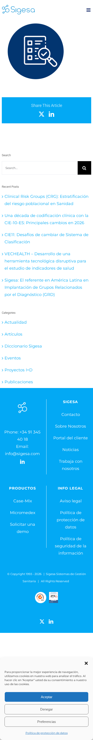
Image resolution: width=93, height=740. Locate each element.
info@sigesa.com (22, 453)
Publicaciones (19, 381)
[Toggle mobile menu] (88, 10)
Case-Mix (22, 501)
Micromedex (22, 512)
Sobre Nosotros (70, 426)
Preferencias (46, 722)
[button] (86, 663)
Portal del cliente (70, 437)
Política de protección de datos (47, 733)
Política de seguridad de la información (70, 546)
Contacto (70, 414)
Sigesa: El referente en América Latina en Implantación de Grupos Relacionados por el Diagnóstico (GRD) (46, 287)
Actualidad (16, 322)
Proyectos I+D (19, 370)
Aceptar (46, 697)
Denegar (46, 709)
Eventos (13, 358)
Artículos (13, 334)
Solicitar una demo (22, 528)
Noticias (70, 449)
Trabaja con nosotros (70, 465)
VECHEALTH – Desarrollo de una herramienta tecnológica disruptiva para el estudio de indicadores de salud (45, 261)
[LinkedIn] (22, 462)
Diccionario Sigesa (23, 346)
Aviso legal (71, 501)
